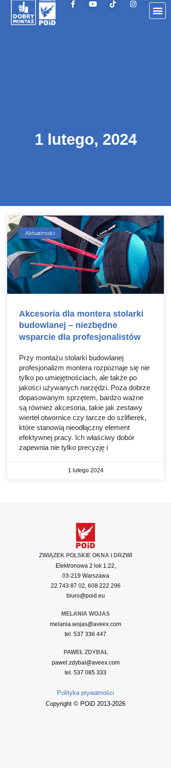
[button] (157, 10)
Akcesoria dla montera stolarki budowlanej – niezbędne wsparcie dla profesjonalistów (81, 325)
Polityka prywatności (85, 692)
